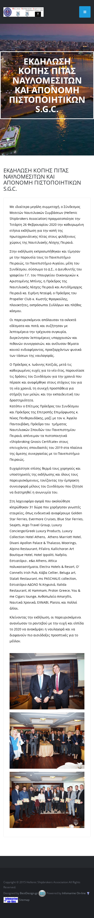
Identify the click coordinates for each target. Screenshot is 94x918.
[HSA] (23, 11)
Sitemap (24, 900)
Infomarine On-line (74, 893)
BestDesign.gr (29, 893)
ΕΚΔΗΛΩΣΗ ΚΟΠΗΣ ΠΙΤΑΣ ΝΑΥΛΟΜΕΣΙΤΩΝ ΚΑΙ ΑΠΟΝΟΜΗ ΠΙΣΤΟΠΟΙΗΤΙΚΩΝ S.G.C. (42, 179)
